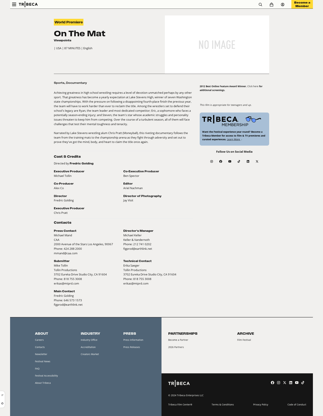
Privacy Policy (260, 404)
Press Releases (131, 347)
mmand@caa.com (66, 253)
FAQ (37, 368)
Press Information (133, 339)
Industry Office (89, 339)
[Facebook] (221, 161)
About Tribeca (43, 382)
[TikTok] (239, 161)
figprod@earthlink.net (137, 249)
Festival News (42, 361)
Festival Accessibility (46, 375)
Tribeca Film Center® (180, 404)
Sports (59, 82)
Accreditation (88, 347)
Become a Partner (178, 339)
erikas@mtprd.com (66, 283)
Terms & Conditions (223, 404)
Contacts (40, 347)
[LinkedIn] (248, 161)
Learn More (234, 139)
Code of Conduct (297, 404)
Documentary (76, 82)
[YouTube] (230, 161)
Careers (39, 339)
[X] (257, 161)
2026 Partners (176, 347)
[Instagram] (212, 161)
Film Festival (244, 339)
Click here (252, 86)
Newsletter (41, 354)
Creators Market (90, 354)
